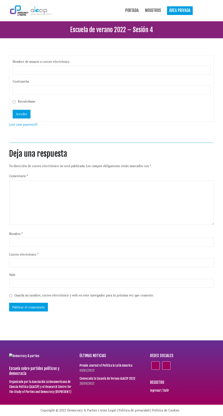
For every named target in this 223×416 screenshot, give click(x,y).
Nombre (16, 234)
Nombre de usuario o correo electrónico (41, 62)
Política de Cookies (165, 410)
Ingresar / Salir (159, 390)
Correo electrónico (24, 254)
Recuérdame (26, 101)
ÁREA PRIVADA (180, 10)
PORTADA (132, 10)
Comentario (18, 176)
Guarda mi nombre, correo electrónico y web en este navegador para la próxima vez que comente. (84, 295)
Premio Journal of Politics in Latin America (105, 365)
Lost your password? (23, 124)
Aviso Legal (108, 410)
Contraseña (21, 81)
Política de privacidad (133, 410)
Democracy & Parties (82, 410)
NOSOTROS (153, 10)
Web (12, 275)
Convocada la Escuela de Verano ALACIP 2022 (107, 378)
